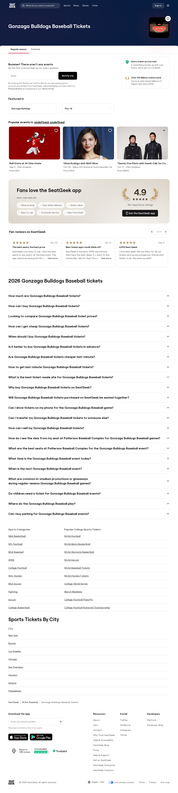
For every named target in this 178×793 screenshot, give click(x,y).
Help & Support (101, 755)
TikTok (123, 735)
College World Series (76, 583)
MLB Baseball (16, 552)
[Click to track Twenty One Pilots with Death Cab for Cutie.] (164, 130)
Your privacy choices (124, 782)
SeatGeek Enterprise (104, 765)
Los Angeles (14, 651)
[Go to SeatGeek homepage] (12, 6)
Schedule (35, 49)
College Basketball (19, 607)
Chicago (12, 659)
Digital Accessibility (103, 740)
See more (53, 258)
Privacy (152, 782)
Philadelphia (14, 691)
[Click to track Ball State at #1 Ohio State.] (56, 130)
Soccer (12, 599)
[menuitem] (67, 6)
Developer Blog (155, 725)
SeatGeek (13, 702)
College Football (17, 567)
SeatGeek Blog (101, 745)
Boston (12, 643)
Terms (142, 782)
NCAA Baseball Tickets (77, 567)
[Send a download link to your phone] (60, 722)
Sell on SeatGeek (102, 760)
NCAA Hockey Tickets (76, 575)
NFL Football (15, 544)
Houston (12, 675)
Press (96, 750)
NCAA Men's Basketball (77, 544)
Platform (151, 720)
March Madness (73, 591)
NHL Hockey (15, 575)
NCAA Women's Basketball (79, 552)
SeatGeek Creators (103, 770)
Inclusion (97, 730)
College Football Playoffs (78, 599)
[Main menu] (168, 5)
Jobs (95, 725)
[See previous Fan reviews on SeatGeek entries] (152, 231)
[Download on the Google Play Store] (41, 737)
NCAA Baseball (30, 702)
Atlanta (12, 683)
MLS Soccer (15, 583)
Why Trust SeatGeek (104, 735)
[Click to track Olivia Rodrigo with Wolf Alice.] (110, 130)
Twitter (124, 720)
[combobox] (40, 5)
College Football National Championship (87, 607)
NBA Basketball (17, 536)
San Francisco (15, 667)
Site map (165, 782)
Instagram (125, 730)
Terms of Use (48, 88)
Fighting (13, 591)
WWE (11, 559)
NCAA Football (72, 536)
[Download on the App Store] (18, 737)
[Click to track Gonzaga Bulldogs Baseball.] (168, 18)
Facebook (125, 725)
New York (13, 635)
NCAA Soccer (71, 559)
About (96, 720)
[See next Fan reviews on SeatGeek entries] (165, 231)
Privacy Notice (15, 88)
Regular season (19, 49)
